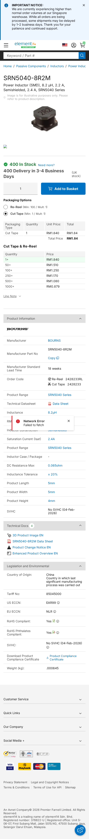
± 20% (53, 474)
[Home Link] (33, 45)
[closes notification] (84, 5)
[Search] (82, 55)
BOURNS (54, 340)
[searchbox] (41, 55)
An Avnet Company (16, 809)
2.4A (51, 439)
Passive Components (31, 66)
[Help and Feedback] (80, 830)
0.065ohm (55, 465)
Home (7, 66)
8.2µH (52, 412)
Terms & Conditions (16, 787)
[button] (6, 45)
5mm (51, 483)
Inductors (57, 66)
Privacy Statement (15, 782)
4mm (51, 501)
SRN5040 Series (59, 395)
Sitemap (70, 787)
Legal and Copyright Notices (50, 782)
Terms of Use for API (47, 787)
